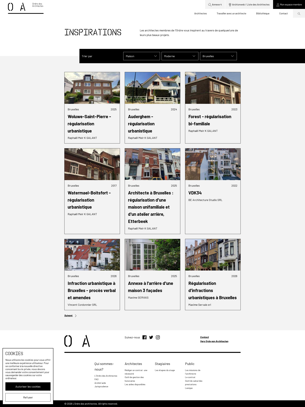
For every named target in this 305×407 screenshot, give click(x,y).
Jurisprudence (101, 386)
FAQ (96, 379)
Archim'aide (100, 383)
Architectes (200, 13)
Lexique (189, 388)
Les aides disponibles (135, 384)
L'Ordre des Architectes (106, 375)
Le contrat (190, 377)
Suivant (68, 315)
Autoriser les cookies (28, 386)
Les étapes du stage (165, 370)
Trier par (87, 56)
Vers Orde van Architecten (214, 341)
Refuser (28, 397)
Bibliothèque (262, 13)
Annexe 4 (216, 4)
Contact (283, 13)
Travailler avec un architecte (231, 13)
